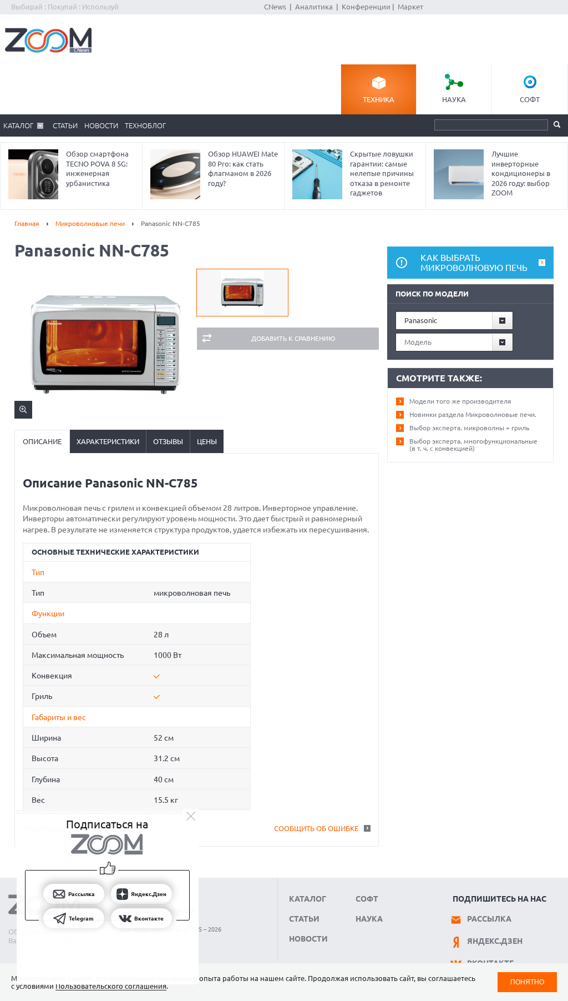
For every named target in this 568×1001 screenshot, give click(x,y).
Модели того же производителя (460, 401)
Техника (378, 99)
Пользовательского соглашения (110, 986)
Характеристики (108, 441)
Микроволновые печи (90, 223)
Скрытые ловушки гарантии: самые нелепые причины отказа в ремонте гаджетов (382, 173)
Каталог (18, 125)
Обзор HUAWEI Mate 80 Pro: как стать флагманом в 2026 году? (243, 168)
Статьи (65, 125)
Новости (101, 125)
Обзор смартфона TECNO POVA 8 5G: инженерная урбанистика (97, 168)
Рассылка (489, 918)
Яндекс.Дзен (495, 941)
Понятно (527, 981)
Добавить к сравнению (293, 338)
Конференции (366, 7)
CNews (275, 7)
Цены (207, 441)
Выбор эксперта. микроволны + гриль (469, 427)
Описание (42, 441)
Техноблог (145, 125)
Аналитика (314, 7)
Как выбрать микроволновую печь (474, 263)
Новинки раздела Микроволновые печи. (472, 414)
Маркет (410, 7)
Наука (454, 99)
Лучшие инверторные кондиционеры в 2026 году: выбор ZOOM (520, 173)
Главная (26, 223)
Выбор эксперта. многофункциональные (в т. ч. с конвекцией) (473, 444)
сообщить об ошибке (316, 828)
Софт (530, 99)
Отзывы (168, 441)
